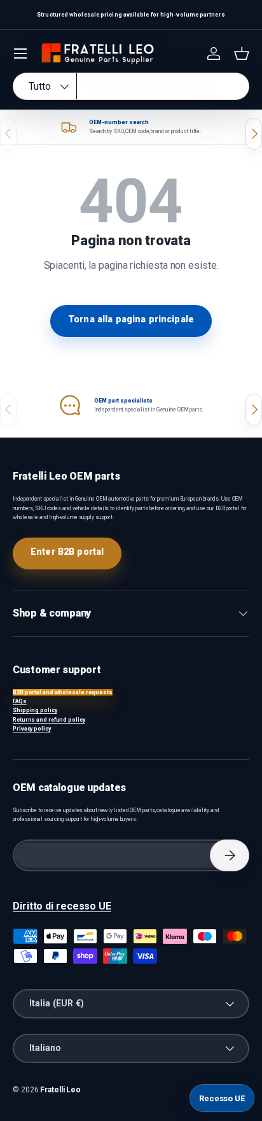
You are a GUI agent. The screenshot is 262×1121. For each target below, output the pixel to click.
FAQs (20, 701)
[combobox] (131, 86)
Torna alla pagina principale (131, 319)
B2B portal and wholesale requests (63, 692)
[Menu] (20, 53)
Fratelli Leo (60, 1089)
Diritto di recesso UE (62, 906)
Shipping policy (35, 710)
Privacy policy (32, 728)
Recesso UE (222, 1098)
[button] (242, 53)
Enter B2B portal (67, 551)
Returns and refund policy (49, 720)
